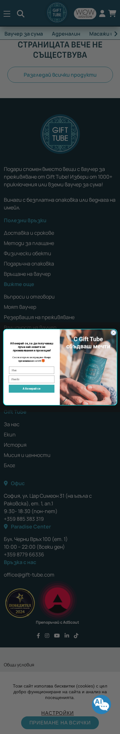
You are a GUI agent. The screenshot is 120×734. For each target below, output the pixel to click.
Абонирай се (31, 388)
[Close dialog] (113, 332)
